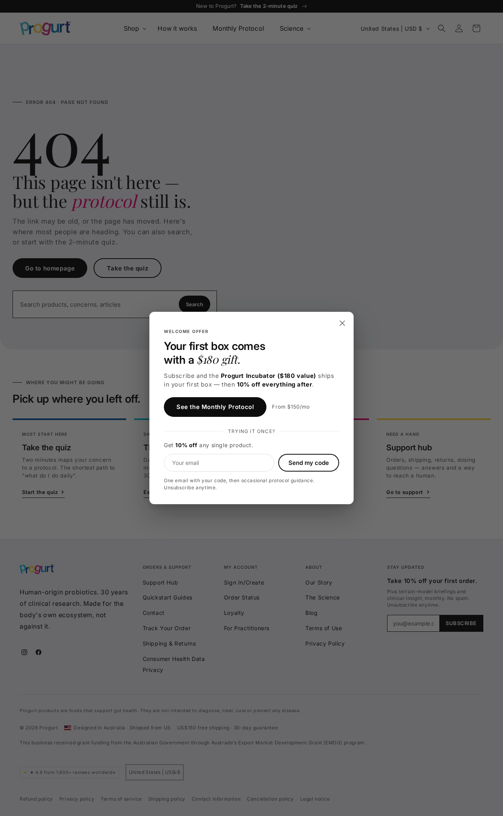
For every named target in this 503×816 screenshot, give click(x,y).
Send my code (308, 462)
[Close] (342, 323)
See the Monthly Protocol (215, 407)
